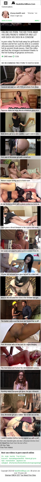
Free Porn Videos (6, 447)
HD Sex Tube (5, 445)
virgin (7, 456)
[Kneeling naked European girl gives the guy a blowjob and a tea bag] (20, 381)
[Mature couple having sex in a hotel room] (20, 170)
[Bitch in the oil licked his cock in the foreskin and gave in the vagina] (20, 287)
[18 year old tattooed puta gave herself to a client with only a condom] (20, 264)
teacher (12, 456)
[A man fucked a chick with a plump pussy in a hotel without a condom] (20, 194)
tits (2, 456)
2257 (18, 475)
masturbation (10, 461)
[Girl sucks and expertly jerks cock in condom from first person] (20, 241)
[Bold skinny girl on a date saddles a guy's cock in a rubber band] (20, 123)
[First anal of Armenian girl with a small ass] (20, 147)
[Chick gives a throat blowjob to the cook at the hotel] (20, 217)
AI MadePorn (5, 443)
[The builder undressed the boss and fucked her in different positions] (20, 311)
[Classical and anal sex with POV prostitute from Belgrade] (20, 77)
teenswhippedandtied (16, 458)
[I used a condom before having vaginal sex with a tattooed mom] (20, 428)
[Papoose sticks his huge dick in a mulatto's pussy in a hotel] (20, 100)
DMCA (13, 475)
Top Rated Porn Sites (28, 475)
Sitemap (8, 475)
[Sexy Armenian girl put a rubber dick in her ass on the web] (20, 404)
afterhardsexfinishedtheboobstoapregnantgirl (25, 463)
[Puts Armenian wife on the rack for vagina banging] (20, 334)
